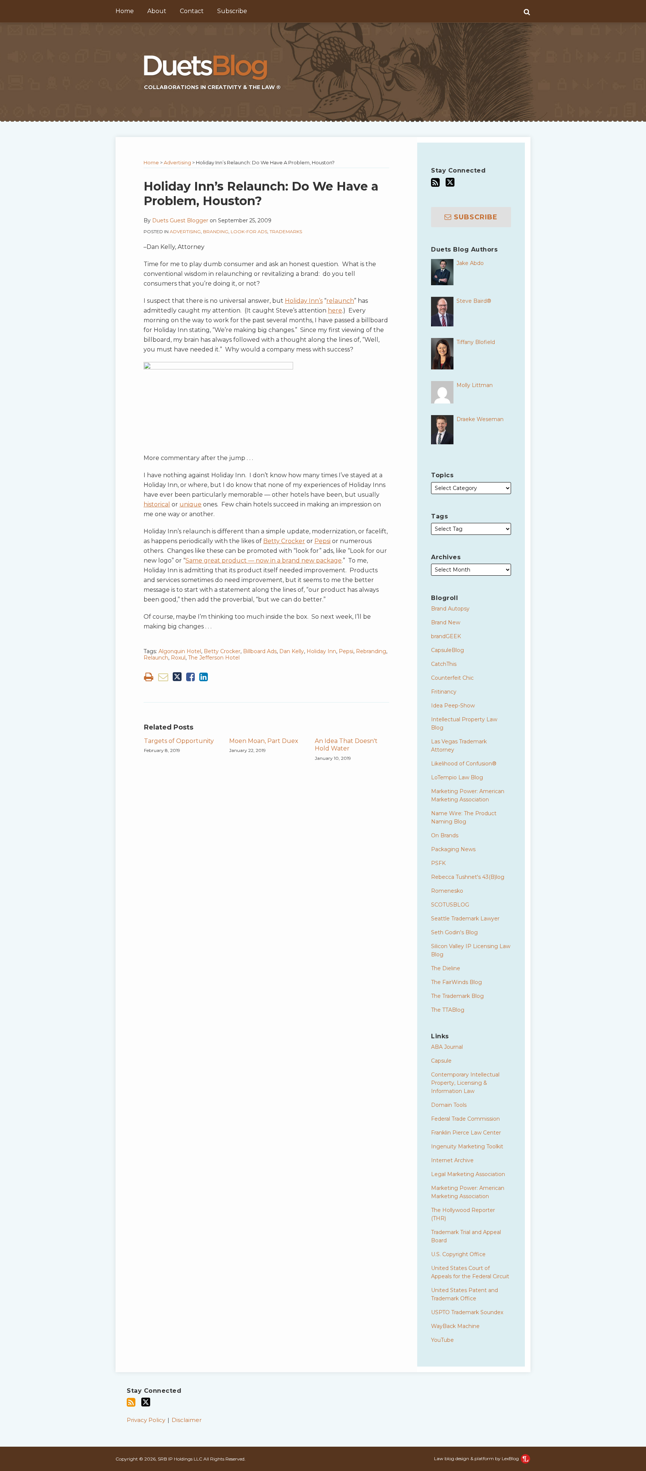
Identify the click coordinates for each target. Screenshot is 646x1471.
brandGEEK (446, 636)
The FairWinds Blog (456, 982)
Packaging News (453, 849)
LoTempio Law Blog (457, 777)
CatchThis (443, 664)
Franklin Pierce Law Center (466, 1132)
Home (125, 11)
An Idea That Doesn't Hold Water (346, 744)
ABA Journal (447, 1047)
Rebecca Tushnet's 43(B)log (467, 877)
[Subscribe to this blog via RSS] (435, 182)
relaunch (340, 300)
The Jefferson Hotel (214, 657)
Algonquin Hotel (180, 651)
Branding (215, 231)
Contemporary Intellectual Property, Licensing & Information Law (465, 1082)
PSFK (438, 863)
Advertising (177, 162)
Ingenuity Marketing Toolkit (467, 1146)
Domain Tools (449, 1105)
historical (157, 504)
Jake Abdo (470, 263)
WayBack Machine (455, 1326)
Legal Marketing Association (468, 1174)
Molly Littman (474, 385)
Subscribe (232, 11)
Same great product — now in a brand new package (263, 560)
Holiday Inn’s (304, 300)
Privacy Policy (146, 1419)
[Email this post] (163, 677)
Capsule (441, 1060)
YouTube (442, 1340)
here (335, 310)
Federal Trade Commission (465, 1118)
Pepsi (322, 541)
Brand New (445, 622)
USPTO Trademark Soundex (467, 1312)
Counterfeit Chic (452, 677)
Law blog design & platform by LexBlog (477, 1458)
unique (190, 504)
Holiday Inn (321, 651)
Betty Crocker (284, 541)
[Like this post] (190, 677)
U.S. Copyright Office (458, 1254)
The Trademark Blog (457, 996)
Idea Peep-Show (453, 705)
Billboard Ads (260, 651)
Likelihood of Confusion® (463, 763)
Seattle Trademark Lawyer (465, 918)
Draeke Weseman (480, 419)
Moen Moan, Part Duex (263, 740)
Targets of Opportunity (179, 740)
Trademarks (286, 231)
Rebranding (371, 651)
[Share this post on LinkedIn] (203, 677)
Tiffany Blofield (475, 342)
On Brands (444, 835)
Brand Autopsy (450, 608)
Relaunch (156, 657)
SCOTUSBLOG (450, 904)
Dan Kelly (291, 651)
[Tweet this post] (177, 677)
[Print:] (148, 677)
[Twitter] (450, 182)
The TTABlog (447, 1009)
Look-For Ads (249, 231)
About (156, 11)
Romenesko (447, 890)
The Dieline (445, 968)
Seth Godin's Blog (454, 932)
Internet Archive (452, 1160)
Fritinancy (443, 691)
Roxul (178, 657)
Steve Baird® (473, 301)
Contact (192, 11)
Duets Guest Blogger (180, 220)
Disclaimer (187, 1419)
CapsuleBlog (447, 650)
